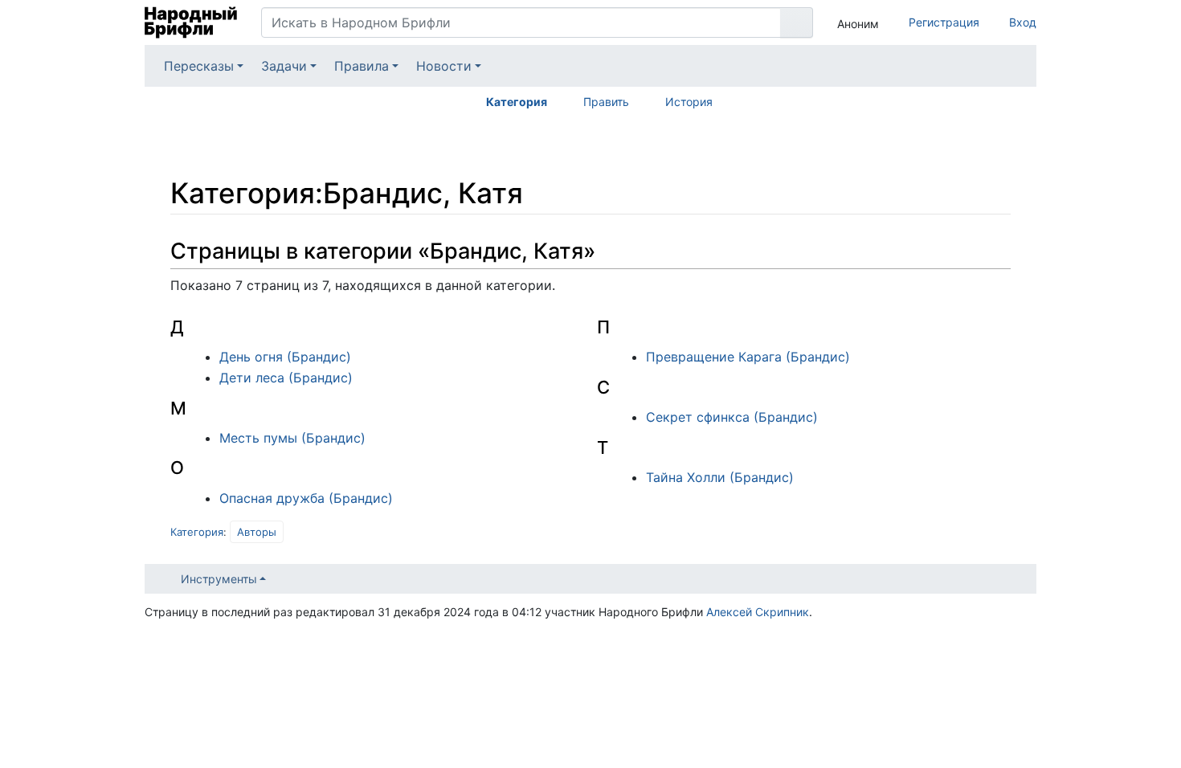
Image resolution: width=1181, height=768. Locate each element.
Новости (444, 66)
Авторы (256, 531)
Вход (1022, 22)
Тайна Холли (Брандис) (720, 477)
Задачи (284, 66)
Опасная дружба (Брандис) (306, 498)
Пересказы (199, 66)
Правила (361, 66)
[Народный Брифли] (191, 22)
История (689, 101)
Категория (516, 101)
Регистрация (944, 22)
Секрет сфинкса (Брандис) (732, 417)
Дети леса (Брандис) (286, 378)
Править (606, 101)
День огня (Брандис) (285, 357)
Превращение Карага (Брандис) (748, 357)
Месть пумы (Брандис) (292, 438)
